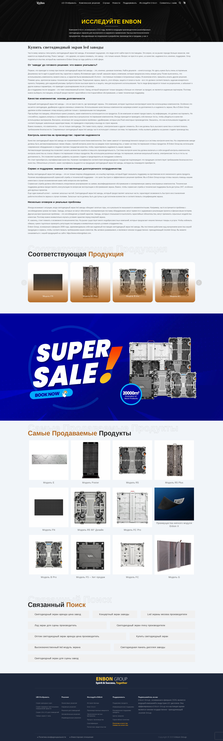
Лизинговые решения (69, 703)
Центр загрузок (118, 716)
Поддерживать (130, 3)
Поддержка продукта (120, 703)
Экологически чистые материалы (94, 715)
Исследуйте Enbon (148, 3)
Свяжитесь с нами (168, 3)
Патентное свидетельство (96, 727)
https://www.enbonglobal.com (79, 233)
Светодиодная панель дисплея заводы (143, 647)
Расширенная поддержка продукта (122, 711)
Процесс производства (95, 720)
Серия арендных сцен (44, 703)
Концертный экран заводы (114, 614)
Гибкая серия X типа (43, 716)
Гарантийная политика (121, 720)
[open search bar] (180, 3)
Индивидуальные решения (71, 718)
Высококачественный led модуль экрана (57, 647)
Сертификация (92, 723)
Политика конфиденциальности (52, 737)
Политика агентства (120, 723)
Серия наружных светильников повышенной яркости (47, 708)
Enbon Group (181, 737)
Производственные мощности (98, 710)
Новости (116, 3)
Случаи (106, 3)
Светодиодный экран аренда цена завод (58, 614)
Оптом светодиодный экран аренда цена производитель (67, 636)
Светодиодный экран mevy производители (141, 625)
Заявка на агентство (120, 725)
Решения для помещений (71, 710)
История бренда (93, 703)
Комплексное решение (89, 3)
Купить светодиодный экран (152, 636)
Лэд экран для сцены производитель (56, 625)
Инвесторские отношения (82, 737)
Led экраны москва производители (167, 614)
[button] (199, 283)
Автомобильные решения (71, 714)
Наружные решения (69, 707)
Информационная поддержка (123, 707)
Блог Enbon (91, 707)
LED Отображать (69, 3)
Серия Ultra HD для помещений (47, 712)
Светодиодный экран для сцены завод (57, 658)
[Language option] (184, 3)
